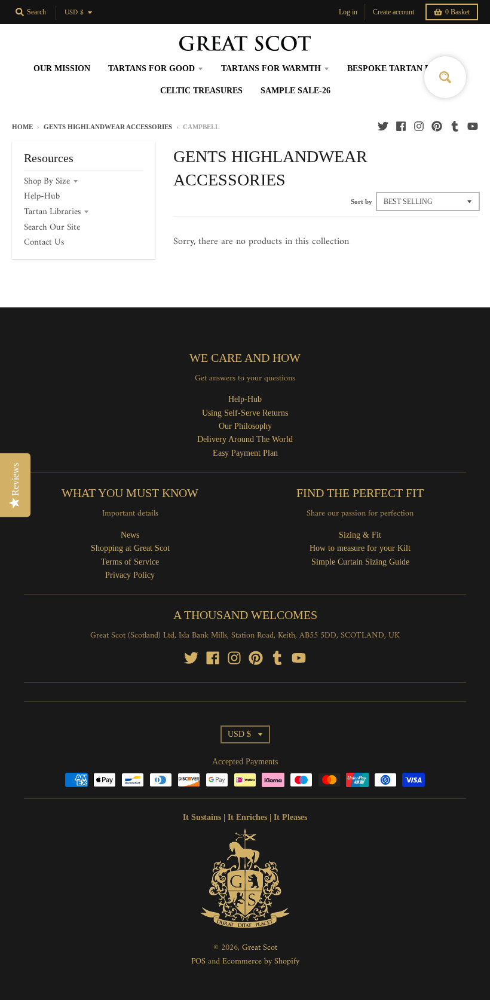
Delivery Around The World (245, 439)
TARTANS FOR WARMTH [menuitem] (271, 68)
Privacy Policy (130, 575)
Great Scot (259, 947)
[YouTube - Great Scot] (472, 126)
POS (198, 961)
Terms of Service (130, 561)
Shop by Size (47, 181)
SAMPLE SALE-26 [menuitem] (295, 90)
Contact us (44, 242)
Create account (393, 12)
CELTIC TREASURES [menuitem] (201, 90)
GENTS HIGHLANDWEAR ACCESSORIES (108, 126)
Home (22, 126)
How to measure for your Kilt (360, 548)
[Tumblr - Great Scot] (454, 126)
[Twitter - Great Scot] (383, 126)
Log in (348, 12)
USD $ (74, 13)
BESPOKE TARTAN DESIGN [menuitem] (402, 68)
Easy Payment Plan (245, 453)
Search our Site (52, 227)
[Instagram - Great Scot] (419, 126)
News (130, 535)
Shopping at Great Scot (130, 548)
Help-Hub (42, 196)
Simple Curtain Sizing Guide (360, 561)
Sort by (361, 201)
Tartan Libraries (52, 212)
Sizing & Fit (360, 535)
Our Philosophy (245, 426)
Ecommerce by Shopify (260, 961)
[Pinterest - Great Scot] (436, 126)
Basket (457, 12)
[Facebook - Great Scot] (401, 126)
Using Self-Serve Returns (245, 412)
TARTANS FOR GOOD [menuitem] (151, 68)
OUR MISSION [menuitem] (61, 68)
